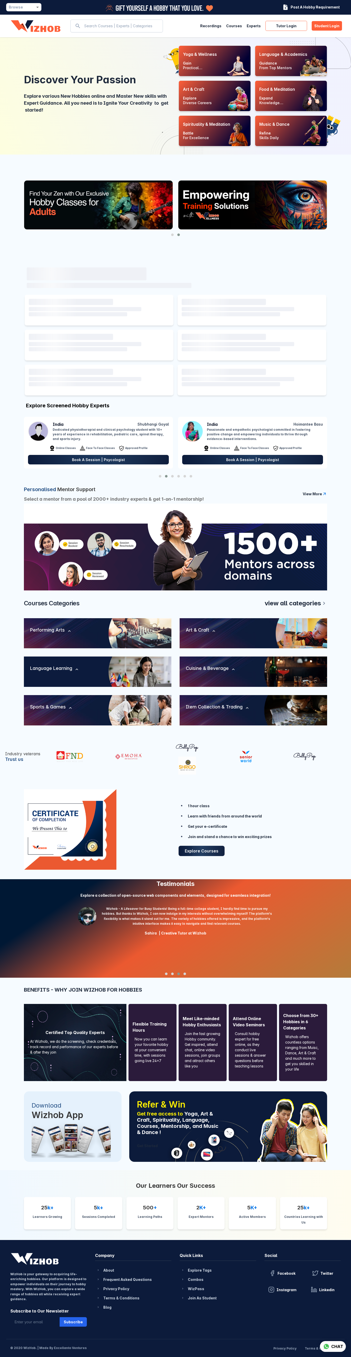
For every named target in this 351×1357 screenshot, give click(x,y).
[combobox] (23, 7)
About (105, 1270)
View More (312, 494)
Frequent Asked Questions (124, 1279)
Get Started (147, 1146)
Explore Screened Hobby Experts (67, 405)
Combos (192, 1279)
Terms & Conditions (118, 1298)
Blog (104, 1307)
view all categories (296, 603)
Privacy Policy (113, 1289)
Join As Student (199, 1298)
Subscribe (73, 1322)
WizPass (192, 1289)
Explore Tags (196, 1270)
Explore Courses (201, 850)
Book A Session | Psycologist (98, 459)
